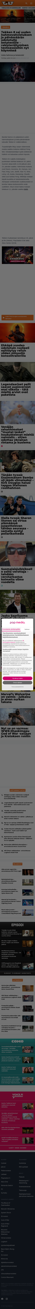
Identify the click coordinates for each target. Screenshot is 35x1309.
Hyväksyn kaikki (17, 678)
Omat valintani (17, 682)
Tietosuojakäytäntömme (17, 686)
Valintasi (26, 629)
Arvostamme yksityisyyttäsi (11, 629)
